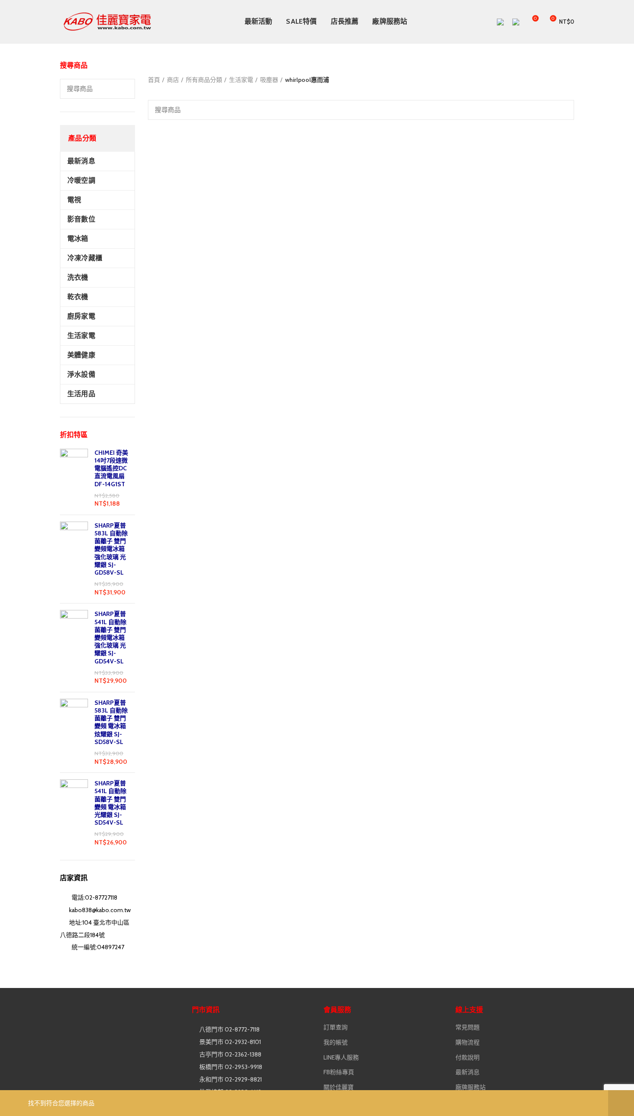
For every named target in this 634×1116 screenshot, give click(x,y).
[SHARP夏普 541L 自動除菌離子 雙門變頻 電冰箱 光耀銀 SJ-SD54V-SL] (74, 813)
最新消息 (467, 1072)
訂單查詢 (335, 1027)
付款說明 (467, 1057)
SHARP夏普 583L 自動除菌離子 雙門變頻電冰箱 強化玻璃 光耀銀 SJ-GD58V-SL (111, 549)
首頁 (154, 80)
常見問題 (467, 1027)
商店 (173, 80)
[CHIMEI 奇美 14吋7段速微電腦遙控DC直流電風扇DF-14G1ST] (74, 478)
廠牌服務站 (470, 1087)
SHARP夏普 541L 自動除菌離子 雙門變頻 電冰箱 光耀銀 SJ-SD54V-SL (110, 802)
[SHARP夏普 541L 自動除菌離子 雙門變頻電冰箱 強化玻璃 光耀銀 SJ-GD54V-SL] (74, 647)
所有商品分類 (204, 80)
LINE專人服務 (341, 1057)
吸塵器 (269, 80)
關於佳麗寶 (338, 1087)
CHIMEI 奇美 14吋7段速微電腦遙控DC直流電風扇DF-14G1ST (111, 468)
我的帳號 (335, 1042)
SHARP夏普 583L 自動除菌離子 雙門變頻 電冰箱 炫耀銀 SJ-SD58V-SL (111, 722)
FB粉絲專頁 (338, 1072)
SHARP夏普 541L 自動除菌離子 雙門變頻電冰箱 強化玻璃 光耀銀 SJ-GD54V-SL (110, 637)
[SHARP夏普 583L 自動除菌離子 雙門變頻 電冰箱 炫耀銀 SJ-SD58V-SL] (74, 732)
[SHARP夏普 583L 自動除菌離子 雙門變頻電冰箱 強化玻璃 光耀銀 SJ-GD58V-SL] (74, 559)
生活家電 (241, 80)
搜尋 (123, 89)
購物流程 (467, 1042)
